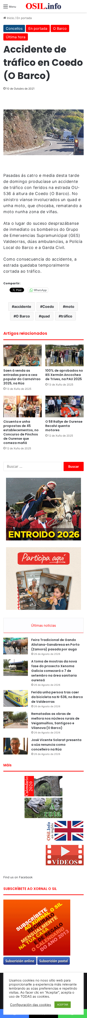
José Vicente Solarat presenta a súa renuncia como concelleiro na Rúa (56, 745)
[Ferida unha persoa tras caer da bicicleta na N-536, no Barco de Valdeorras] (15, 698)
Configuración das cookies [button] (30, 1005)
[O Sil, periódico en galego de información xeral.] (43, 6)
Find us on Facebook (18, 877)
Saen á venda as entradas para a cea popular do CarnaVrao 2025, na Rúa (22, 377)
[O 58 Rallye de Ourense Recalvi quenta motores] (64, 406)
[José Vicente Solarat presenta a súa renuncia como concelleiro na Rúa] (15, 746)
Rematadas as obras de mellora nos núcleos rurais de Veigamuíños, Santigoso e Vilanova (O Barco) (55, 721)
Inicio (10, 18)
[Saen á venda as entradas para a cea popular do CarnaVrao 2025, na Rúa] (22, 355)
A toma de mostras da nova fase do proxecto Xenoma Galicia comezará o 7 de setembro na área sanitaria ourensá (54, 670)
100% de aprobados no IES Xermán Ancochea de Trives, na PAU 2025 (64, 374)
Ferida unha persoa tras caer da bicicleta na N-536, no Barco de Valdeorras (57, 697)
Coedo (48, 306)
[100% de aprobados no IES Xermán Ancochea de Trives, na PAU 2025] (64, 355)
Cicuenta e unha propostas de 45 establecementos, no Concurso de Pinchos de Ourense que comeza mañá (21, 432)
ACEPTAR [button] (62, 1004)
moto (69, 306)
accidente (22, 306)
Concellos (14, 28)
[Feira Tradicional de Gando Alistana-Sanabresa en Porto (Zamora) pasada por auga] (15, 646)
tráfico (66, 316)
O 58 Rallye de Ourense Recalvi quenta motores (64, 425)
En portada (24, 18)
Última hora (15, 37)
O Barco (60, 28)
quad (45, 316)
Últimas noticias (43, 625)
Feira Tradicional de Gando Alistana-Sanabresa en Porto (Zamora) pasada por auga (55, 645)
